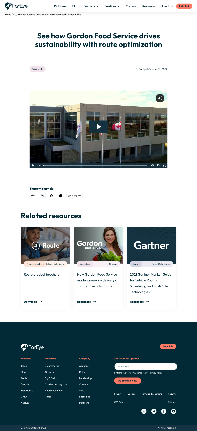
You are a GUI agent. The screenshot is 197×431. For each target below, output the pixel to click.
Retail (48, 396)
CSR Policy (119, 402)
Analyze (25, 402)
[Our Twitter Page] (154, 411)
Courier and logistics (56, 384)
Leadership (85, 378)
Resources (28, 14)
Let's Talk (184, 6)
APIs (81, 390)
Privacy (117, 393)
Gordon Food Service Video (66, 14)
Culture (83, 372)
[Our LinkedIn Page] (144, 411)
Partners (84, 402)
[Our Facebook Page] (163, 411)
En (19, 14)
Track (24, 365)
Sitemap (172, 402)
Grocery (49, 372)
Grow (24, 396)
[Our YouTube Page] (173, 411)
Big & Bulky (51, 378)
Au (14, 14)
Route (24, 378)
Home (8, 14)
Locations (84, 396)
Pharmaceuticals (54, 390)
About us (83, 365)
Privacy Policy (155, 372)
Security (172, 393)
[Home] (16, 6)
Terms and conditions (152, 393)
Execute (25, 384)
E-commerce (52, 365)
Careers (83, 384)
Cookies (131, 393)
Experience (27, 390)
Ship (23, 372)
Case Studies (43, 14)
